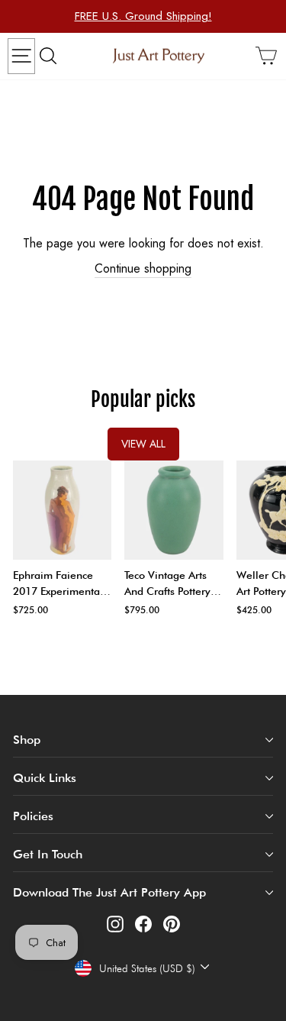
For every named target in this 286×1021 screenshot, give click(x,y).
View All (143, 443)
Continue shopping (143, 268)
